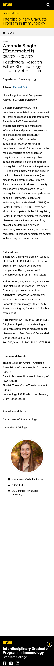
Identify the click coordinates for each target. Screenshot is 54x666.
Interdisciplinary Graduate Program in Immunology (25, 21)
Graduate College (11, 13)
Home (5, 42)
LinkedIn (23, 485)
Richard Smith (21, 87)
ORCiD (15, 485)
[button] (48, 5)
